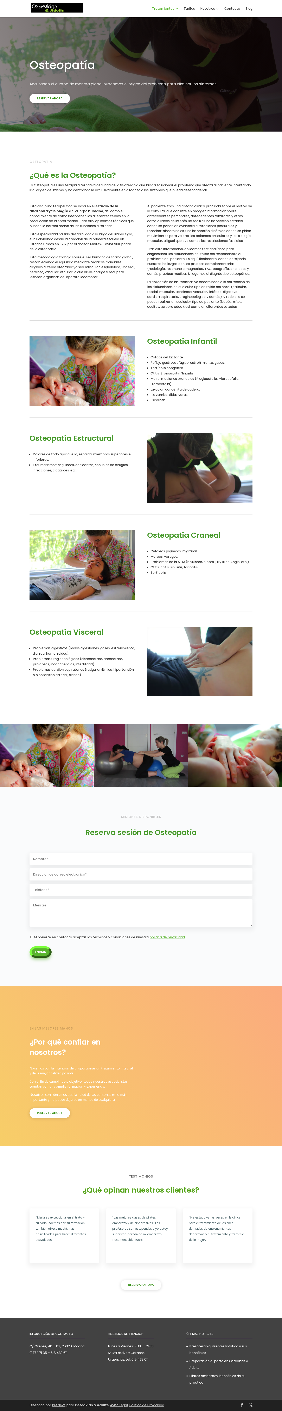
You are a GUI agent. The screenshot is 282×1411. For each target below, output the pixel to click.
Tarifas (189, 9)
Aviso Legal (119, 1405)
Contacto (232, 9)
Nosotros (207, 9)
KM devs (58, 1405)
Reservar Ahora (50, 98)
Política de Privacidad (146, 1405)
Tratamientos (163, 9)
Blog (248, 9)
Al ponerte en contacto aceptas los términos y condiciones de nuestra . (109, 937)
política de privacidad (167, 937)
